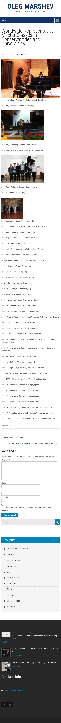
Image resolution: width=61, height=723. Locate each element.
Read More (5, 642)
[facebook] (4, 704)
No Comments (22, 54)
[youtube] (10, 704)
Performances (13, 583)
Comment (5, 460)
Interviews (11, 566)
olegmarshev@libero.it (14, 690)
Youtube (11, 607)
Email (4, 490)
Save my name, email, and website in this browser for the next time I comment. (27, 509)
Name (4, 483)
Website (4, 498)
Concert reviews (14, 560)
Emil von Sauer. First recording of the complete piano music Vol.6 (34, 443)
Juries (10, 572)
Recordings (12, 595)
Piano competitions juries (12, 438)
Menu (4, 20)
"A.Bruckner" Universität (17, 549)
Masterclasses (6, 426)
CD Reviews (12, 554)
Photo (9, 589)
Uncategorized (13, 601)
